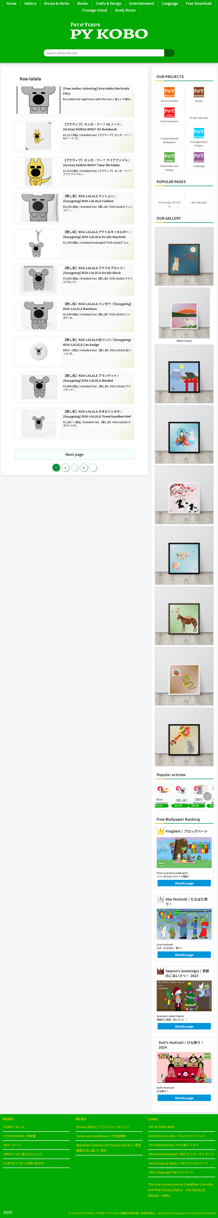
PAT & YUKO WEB (161, 1126)
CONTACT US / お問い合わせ (23, 1163)
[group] (164, 797)
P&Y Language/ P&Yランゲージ (171, 1172)
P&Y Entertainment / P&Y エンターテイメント (181, 1154)
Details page (184, 883)
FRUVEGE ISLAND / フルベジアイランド (177, 1136)
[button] (169, 53)
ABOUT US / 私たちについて (23, 1154)
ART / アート (12, 1145)
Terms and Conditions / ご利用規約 (101, 1136)
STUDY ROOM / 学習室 (19, 1136)
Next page (74, 454)
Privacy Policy (172, 1189)
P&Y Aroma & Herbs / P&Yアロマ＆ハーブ (178, 1163)
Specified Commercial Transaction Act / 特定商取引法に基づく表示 (108, 1148)
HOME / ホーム (13, 1126)
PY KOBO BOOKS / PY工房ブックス (173, 1145)
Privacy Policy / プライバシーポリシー (103, 1126)
